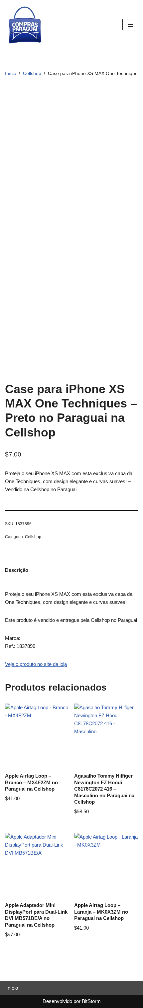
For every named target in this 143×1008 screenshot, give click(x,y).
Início (10, 73)
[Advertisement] (71, 160)
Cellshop (32, 73)
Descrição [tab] (16, 570)
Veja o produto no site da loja (36, 664)
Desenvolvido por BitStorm (72, 1001)
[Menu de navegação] (130, 24)
